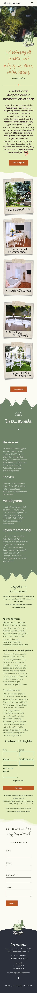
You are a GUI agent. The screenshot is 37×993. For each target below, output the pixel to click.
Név (8, 851)
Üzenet (9, 887)
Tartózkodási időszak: (8, 769)
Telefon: (6, 759)
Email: (21, 750)
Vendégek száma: (26, 759)
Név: (5, 750)
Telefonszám (12, 875)
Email (8, 863)
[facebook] (18, 978)
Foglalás (18, 788)
